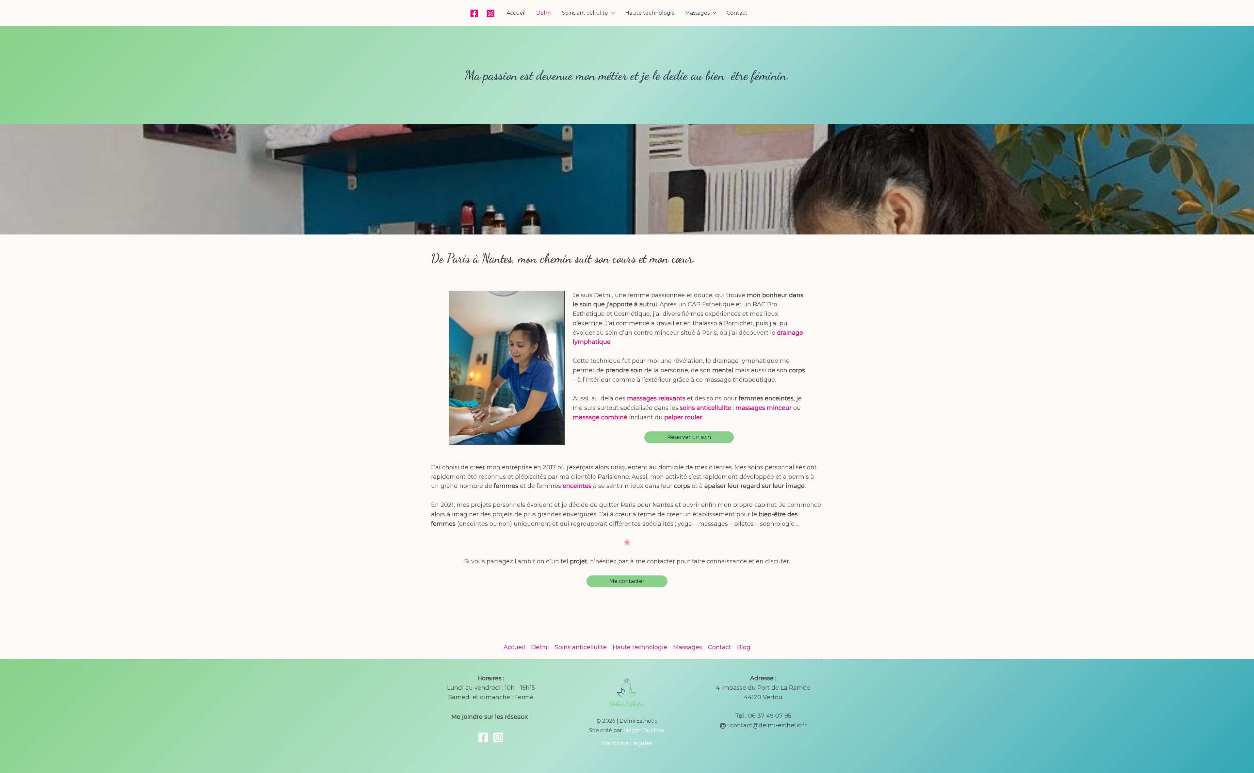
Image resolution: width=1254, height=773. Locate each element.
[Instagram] (490, 13)
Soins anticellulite (585, 13)
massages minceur (763, 407)
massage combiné (600, 417)
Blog (743, 647)
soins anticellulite (705, 407)
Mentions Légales (627, 743)
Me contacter (627, 581)
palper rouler (683, 417)
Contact (737, 13)
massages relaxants (656, 398)
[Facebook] (474, 13)
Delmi (544, 13)
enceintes (577, 486)
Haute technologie (650, 13)
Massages (697, 13)
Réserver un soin (689, 437)
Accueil (516, 13)
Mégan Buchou (644, 730)
